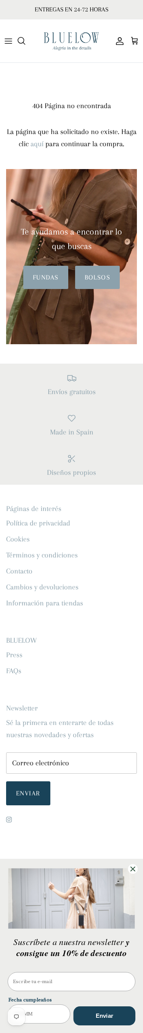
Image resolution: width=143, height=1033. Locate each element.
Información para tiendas (44, 603)
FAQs (13, 671)
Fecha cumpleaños (30, 1000)
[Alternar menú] (8, 40)
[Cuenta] (117, 40)
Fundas (46, 277)
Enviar (28, 793)
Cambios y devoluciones (42, 587)
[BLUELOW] (71, 41)
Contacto (19, 571)
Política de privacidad (38, 523)
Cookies (18, 539)
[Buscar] (25, 40)
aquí (37, 144)
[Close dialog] (133, 869)
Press (14, 655)
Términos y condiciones (42, 555)
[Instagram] (9, 819)
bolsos (98, 277)
